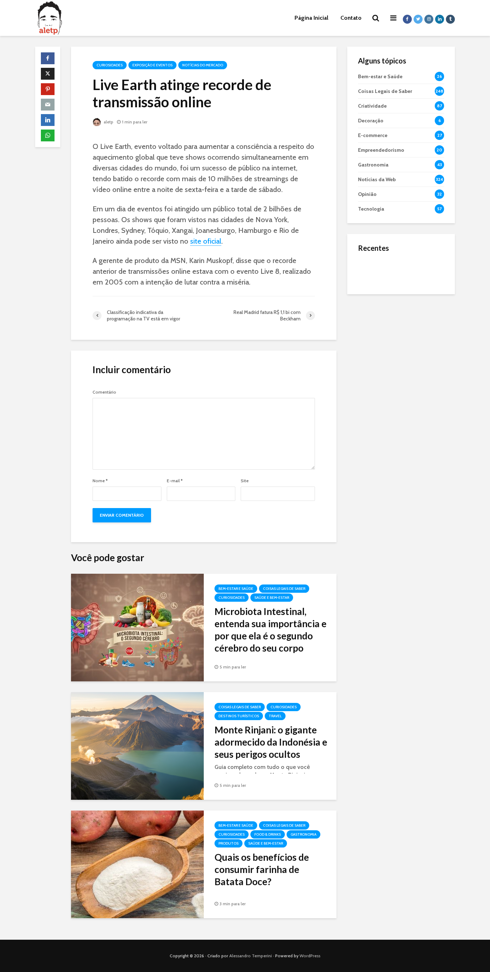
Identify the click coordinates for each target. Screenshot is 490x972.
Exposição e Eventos (152, 65)
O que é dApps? (410, 263)
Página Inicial (311, 17)
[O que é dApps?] (372, 270)
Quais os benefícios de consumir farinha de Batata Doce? (262, 869)
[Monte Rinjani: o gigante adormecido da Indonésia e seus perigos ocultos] (137, 745)
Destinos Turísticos (238, 716)
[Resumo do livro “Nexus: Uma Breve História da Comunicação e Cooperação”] (372, 299)
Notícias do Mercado (202, 65)
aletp (108, 122)
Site (245, 481)
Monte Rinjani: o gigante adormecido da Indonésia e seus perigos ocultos (271, 742)
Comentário (104, 392)
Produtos (228, 843)
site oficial (205, 241)
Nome (100, 481)
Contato (351, 17)
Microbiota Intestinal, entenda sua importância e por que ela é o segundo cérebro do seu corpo (270, 630)
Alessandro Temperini (250, 955)
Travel (275, 716)
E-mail (175, 481)
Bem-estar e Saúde (235, 588)
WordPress (310, 955)
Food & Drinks (267, 834)
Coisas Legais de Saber (284, 588)
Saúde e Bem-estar (271, 597)
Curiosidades (109, 65)
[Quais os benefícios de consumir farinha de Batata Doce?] (137, 863)
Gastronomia (303, 834)
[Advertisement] (401, 412)
